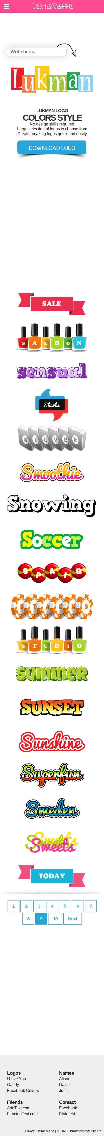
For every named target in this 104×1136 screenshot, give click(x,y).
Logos (14, 1073)
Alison (64, 1079)
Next (72, 918)
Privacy (30, 1131)
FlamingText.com (22, 1114)
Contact (67, 1102)
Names (66, 1073)
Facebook (68, 1108)
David (64, 1085)
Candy (13, 1085)
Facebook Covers (23, 1090)
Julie (63, 1090)
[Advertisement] (53, 26)
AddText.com (18, 1108)
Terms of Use (45, 1131)
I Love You (16, 1079)
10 (55, 918)
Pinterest (67, 1114)
